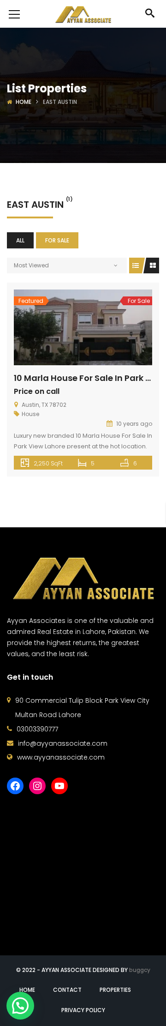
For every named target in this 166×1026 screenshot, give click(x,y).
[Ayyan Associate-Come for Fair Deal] (83, 13)
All (20, 240)
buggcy (139, 970)
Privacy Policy (83, 1010)
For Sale (57, 240)
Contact (67, 990)
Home (23, 102)
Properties (115, 990)
